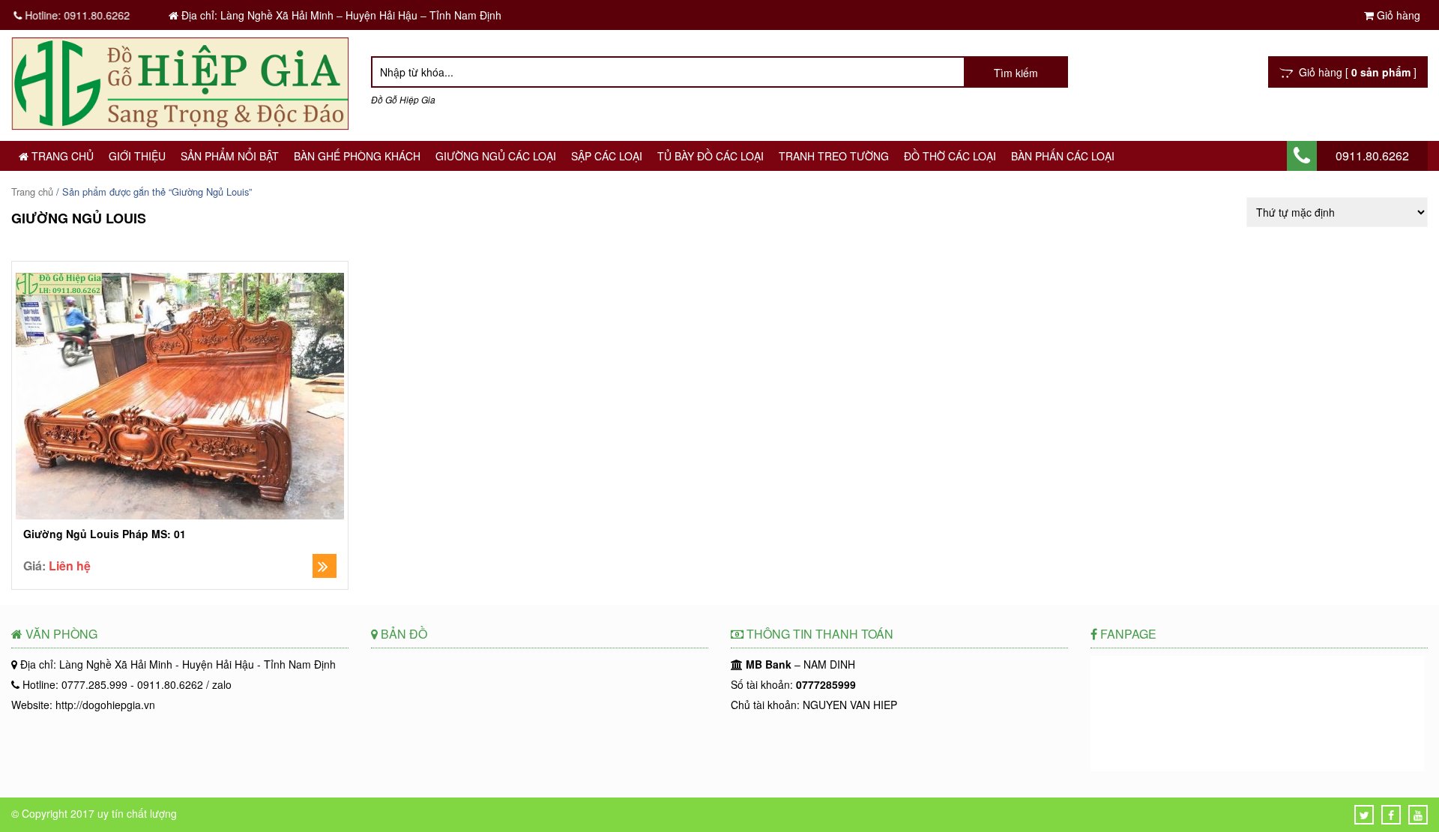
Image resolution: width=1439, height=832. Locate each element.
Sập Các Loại (606, 155)
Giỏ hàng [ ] (1355, 71)
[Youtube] (1418, 814)
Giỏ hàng (1397, 14)
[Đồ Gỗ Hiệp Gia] (180, 125)
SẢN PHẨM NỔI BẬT (230, 155)
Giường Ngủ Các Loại (495, 155)
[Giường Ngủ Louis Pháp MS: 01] (180, 398)
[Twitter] (1364, 814)
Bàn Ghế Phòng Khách (357, 155)
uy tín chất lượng (137, 813)
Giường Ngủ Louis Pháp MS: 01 (104, 534)
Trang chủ (61, 155)
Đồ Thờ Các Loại (950, 155)
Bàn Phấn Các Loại (1062, 155)
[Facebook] (1391, 814)
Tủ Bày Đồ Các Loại (710, 155)
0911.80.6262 (1372, 155)
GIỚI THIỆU (137, 155)
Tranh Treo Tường (834, 155)
